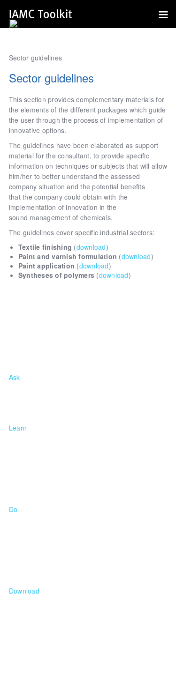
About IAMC (27, 438)
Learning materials (38, 611)
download (91, 247)
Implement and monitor (44, 560)
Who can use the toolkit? (47, 387)
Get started (26, 519)
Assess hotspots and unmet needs (62, 530)
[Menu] (160, 14)
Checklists (24, 621)
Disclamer (82, 675)
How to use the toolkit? (44, 397)
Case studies (29, 601)
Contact (156, 685)
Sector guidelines (35, 632)
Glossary (22, 489)
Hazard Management (41, 469)
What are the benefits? (44, 408)
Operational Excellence (44, 479)
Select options (31, 550)
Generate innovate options (50, 540)
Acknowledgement (133, 675)
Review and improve (40, 571)
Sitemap (46, 675)
